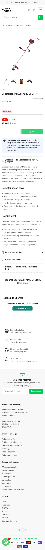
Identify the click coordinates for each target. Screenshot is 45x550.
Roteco (5, 511)
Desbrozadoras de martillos (13, 490)
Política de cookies (9, 455)
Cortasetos (6, 480)
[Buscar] (40, 17)
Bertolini (5, 518)
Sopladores (6, 473)
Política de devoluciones (11, 442)
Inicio (4, 25)
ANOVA (5, 508)
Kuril (3, 90)
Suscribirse (36, 391)
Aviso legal (6, 449)
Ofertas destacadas (10, 467)
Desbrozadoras (8, 470)
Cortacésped (7, 486)
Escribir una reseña (22, 308)
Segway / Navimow (9, 521)
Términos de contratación (12, 445)
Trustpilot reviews (30, 361)
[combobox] (22, 17)
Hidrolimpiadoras (8, 477)
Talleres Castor (17, 539)
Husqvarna (6, 505)
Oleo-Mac (5, 514)
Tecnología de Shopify (31, 539)
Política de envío (8, 439)
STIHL (4, 502)
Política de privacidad (10, 452)
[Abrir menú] (40, 10)
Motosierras (6, 483)
